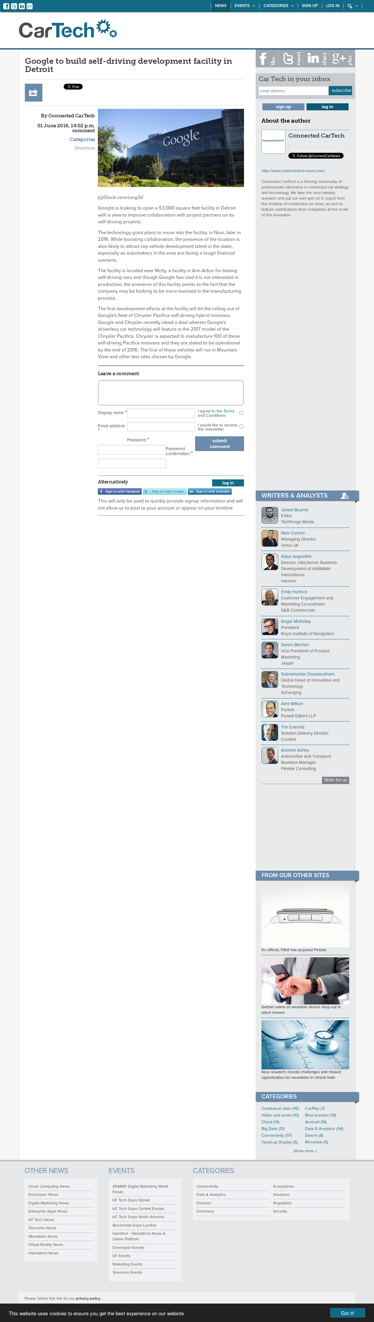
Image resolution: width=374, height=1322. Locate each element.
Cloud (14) (271, 1121)
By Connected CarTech (68, 116)
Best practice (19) (320, 1115)
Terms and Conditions (216, 413)
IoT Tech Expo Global (131, 1200)
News (220, 5)
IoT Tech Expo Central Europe (138, 1208)
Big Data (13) (273, 1128)
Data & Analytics (211, 1194)
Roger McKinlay (296, 621)
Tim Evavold (292, 727)
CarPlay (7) (315, 1108)
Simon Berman (295, 644)
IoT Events (121, 1256)
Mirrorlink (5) (316, 1142)
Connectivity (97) (277, 1135)
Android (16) (316, 1121)
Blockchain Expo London (134, 1225)
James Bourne (294, 509)
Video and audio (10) (280, 1115)
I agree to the (216, 413)
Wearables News (43, 1236)
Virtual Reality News (45, 1244)
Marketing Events (127, 1264)
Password (138, 439)
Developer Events (128, 1247)
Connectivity (207, 1186)
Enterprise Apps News (47, 1211)
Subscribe (342, 90)
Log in (333, 5)
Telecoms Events (127, 1272)
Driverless (85, 148)
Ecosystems (283, 1186)
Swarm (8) (314, 1135)
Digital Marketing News (48, 1203)
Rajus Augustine (296, 556)
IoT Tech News (41, 1220)
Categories (276, 5)
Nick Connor (293, 533)
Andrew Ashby (295, 750)
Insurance (281, 1194)
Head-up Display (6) (280, 1142)
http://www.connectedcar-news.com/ (293, 171)
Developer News (43, 1194)
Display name (112, 412)
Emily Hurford (294, 591)
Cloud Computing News (49, 1186)
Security (280, 1211)
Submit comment (220, 444)
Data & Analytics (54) (324, 1128)
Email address (111, 428)
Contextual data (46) (280, 1108)
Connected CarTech (316, 135)
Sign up (310, 5)
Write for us (335, 780)
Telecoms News (42, 1228)
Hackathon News (43, 1253)
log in (228, 483)
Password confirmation (179, 451)
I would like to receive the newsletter (218, 427)
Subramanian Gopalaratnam (308, 674)
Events (242, 5)
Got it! (347, 1312)
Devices (204, 1203)
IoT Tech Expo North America (138, 1217)
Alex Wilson (292, 703)
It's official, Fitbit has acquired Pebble (294, 950)
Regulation (282, 1203)
